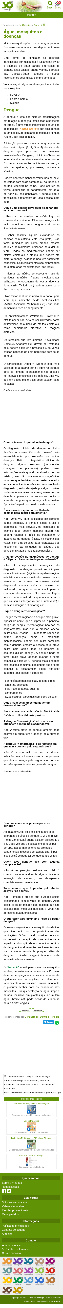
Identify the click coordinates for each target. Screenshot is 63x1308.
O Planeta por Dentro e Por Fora (42, 1016)
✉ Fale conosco (11, 1253)
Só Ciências (25, 25)
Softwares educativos (14, 1202)
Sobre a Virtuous (12, 1182)
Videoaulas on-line (13, 1206)
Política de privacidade (15, 1225)
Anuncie (7, 1233)
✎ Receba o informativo (16, 1249)
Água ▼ (38, 25)
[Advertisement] (31, 415)
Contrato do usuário (13, 1229)
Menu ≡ (31, 15)
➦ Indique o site (11, 1245)
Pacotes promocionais (15, 1210)
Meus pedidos (10, 1214)
